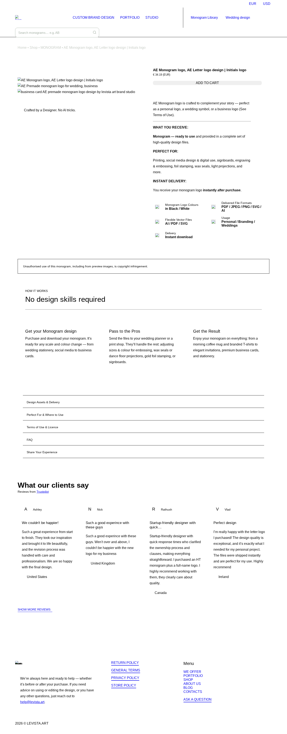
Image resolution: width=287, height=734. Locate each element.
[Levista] (18, 17)
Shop (34, 47)
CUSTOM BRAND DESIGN (93, 17)
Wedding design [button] (238, 17)
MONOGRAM (51, 47)
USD (266, 3)
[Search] (94, 32)
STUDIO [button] (151, 17)
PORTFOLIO (130, 17)
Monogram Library (204, 17)
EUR (252, 3)
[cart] (269, 18)
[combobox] (57, 32)
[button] (264, 18)
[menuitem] (253, 4)
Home (22, 47)
